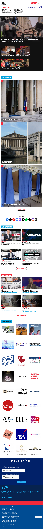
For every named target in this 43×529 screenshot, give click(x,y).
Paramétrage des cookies (28, 517)
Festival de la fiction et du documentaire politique (21, 336)
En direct (33, 3)
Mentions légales (4, 505)
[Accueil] (3, 4)
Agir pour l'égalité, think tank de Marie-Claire (8, 426)
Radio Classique (8, 411)
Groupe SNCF (35, 425)
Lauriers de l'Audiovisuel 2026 (8, 383)
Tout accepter (38, 517)
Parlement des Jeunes (8, 366)
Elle (21, 425)
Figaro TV (35, 397)
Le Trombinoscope (35, 350)
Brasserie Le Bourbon (21, 454)
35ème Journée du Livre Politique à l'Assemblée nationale (35, 367)
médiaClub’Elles (35, 382)
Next (24, 7)
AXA (21, 440)
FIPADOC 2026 (8, 335)
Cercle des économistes (35, 411)
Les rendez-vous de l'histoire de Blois (7, 351)
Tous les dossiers (21, 209)
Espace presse (6, 498)
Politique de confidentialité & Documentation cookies (10, 525)
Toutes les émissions (21, 268)
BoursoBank (35, 440)
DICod (8, 454)
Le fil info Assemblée (6, 7)
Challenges (21, 411)
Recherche (39, 3)
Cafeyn (8, 397)
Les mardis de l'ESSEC (21, 366)
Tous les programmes (21, 315)
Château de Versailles (35, 454)
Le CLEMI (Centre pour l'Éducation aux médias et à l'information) (21, 352)
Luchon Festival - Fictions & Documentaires (35, 336)
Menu (41, 3)
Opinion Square (8, 440)
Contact (2, 503)
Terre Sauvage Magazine (21, 397)
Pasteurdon (21, 382)
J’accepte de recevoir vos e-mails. (10, 474)
